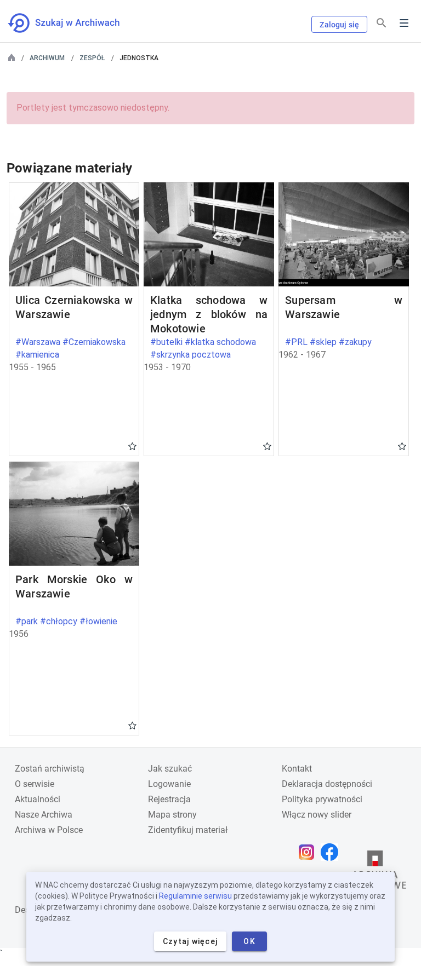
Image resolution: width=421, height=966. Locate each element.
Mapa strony (172, 814)
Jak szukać (170, 768)
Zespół (92, 58)
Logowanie (169, 784)
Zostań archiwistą (49, 768)
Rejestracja (169, 799)
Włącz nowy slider (316, 814)
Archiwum (47, 58)
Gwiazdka (132, 445)
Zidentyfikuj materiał (187, 830)
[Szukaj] (381, 23)
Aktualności (37, 799)
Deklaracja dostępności (327, 784)
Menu (404, 23)
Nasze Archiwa (43, 814)
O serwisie (34, 784)
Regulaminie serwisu (195, 896)
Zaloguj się (339, 24)
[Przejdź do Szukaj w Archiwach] (74, 23)
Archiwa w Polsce (49, 830)
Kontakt (297, 768)
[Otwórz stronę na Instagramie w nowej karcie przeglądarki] (309, 852)
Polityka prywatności (322, 799)
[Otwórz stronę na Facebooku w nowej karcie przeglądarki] (332, 852)
